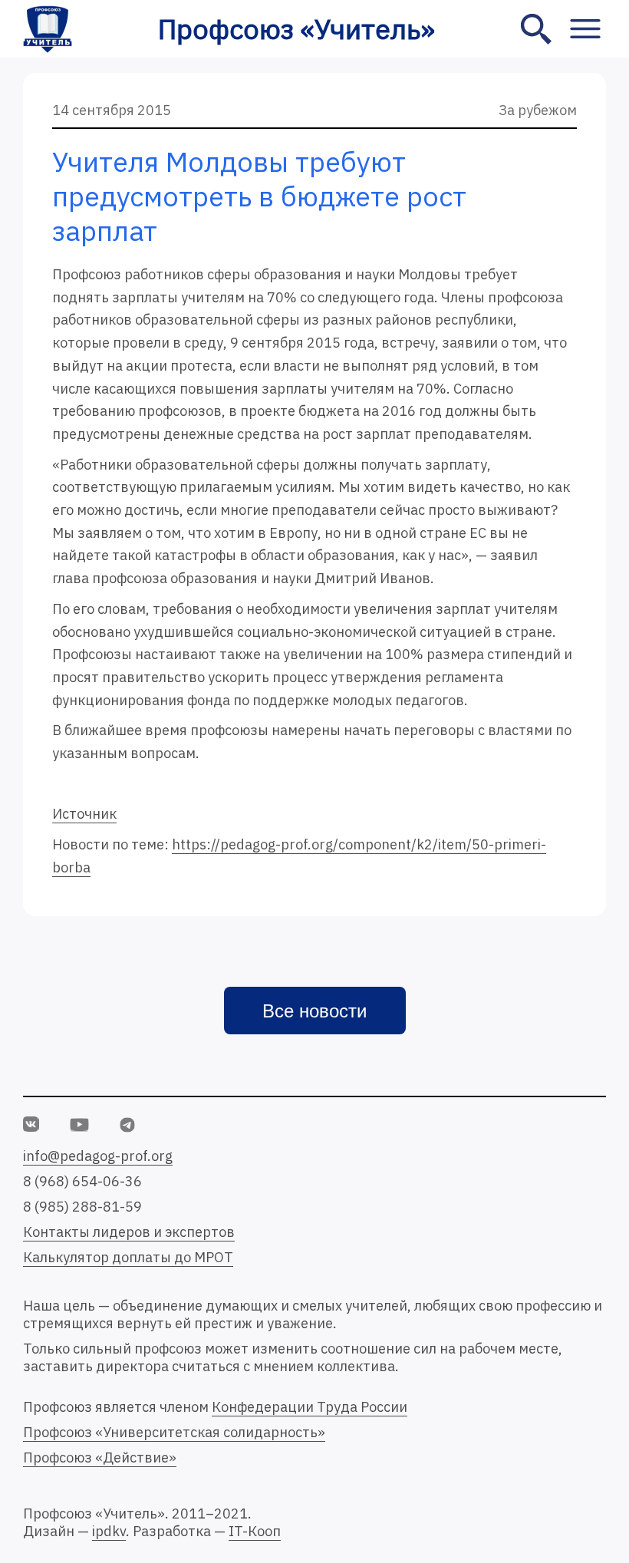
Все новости (314, 1011)
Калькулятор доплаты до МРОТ (128, 1257)
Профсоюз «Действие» (99, 1457)
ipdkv (109, 1531)
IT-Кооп (255, 1531)
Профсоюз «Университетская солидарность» (174, 1432)
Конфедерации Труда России (309, 1407)
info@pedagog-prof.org (98, 1156)
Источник (84, 814)
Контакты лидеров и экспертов (129, 1232)
